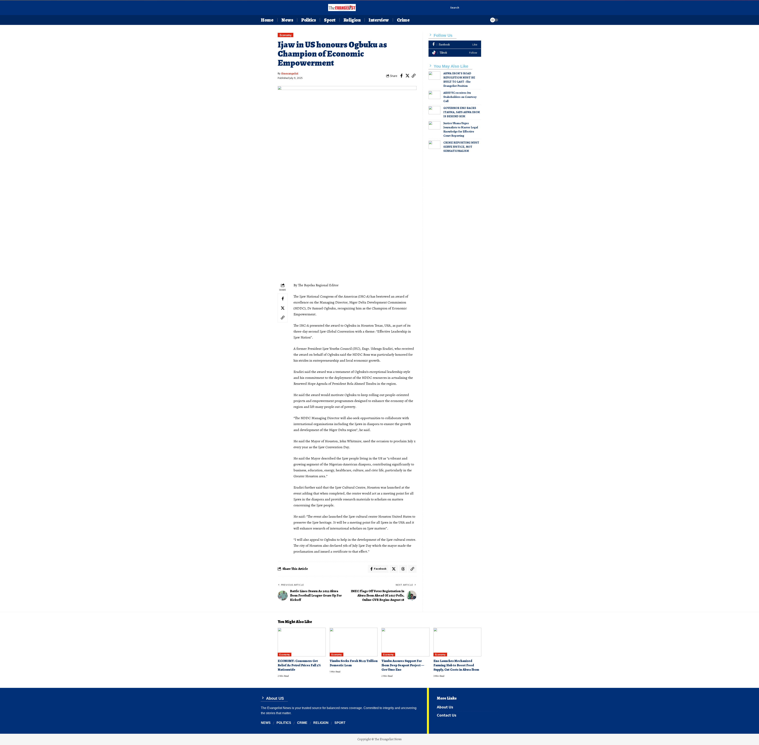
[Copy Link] (413, 76)
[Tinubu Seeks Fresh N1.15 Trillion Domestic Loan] (354, 642)
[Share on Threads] (403, 569)
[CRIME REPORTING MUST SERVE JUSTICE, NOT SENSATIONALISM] (434, 145)
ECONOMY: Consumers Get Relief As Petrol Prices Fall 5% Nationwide (299, 665)
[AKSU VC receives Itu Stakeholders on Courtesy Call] (434, 95)
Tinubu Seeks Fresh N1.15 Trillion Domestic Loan (354, 663)
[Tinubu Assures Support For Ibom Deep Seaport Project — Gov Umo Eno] (405, 642)
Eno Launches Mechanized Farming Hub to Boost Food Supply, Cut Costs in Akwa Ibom (456, 665)
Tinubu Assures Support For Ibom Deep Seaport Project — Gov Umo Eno (402, 665)
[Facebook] (455, 45)
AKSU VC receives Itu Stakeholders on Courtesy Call (460, 97)
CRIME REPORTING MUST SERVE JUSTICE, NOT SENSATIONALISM (461, 147)
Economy (286, 35)
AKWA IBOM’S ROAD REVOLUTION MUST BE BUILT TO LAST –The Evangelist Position (459, 79)
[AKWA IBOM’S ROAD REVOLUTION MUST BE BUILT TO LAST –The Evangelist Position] (434, 75)
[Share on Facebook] (401, 76)
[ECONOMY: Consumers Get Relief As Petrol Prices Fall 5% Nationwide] (302, 642)
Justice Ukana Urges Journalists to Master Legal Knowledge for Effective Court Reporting (460, 129)
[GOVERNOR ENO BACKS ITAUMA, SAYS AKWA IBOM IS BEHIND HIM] (434, 110)
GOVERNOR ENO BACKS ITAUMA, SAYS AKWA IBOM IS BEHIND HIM (461, 112)
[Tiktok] (455, 53)
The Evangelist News (388, 739)
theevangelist (289, 73)
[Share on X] (407, 76)
